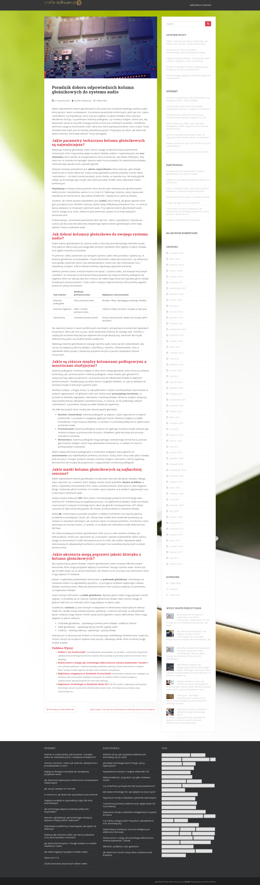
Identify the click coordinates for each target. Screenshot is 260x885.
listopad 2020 (176, 464)
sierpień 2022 (176, 341)
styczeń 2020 (176, 517)
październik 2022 (178, 329)
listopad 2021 (176, 393)
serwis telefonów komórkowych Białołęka (180, 824)
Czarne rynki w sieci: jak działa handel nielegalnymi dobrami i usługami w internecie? (188, 107)
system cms (185, 833)
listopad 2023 (176, 282)
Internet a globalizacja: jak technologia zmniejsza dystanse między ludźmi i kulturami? (68, 819)
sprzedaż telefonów (205, 829)
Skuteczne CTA (51, 857)
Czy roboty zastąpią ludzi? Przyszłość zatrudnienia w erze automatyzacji (128, 822)
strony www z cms (170, 833)
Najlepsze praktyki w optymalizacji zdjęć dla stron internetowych (68, 802)
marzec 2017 (176, 552)
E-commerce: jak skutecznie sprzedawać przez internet (71, 794)
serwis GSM (209, 816)
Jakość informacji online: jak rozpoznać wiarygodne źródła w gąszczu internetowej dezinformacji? (187, 126)
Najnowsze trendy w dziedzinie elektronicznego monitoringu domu (192, 712)
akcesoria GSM (198, 755)
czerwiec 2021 (177, 423)
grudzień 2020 (177, 458)
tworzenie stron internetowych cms (177, 846)
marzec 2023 (176, 300)
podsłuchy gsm (194, 781)
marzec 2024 (176, 270)
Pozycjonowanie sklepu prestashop (198, 785)
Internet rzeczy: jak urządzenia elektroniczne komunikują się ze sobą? (124, 756)
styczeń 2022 (176, 382)
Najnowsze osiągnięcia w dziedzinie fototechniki (84, 673)
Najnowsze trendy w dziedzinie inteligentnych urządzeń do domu (130, 813)
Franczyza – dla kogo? (187, 695)
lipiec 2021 (175, 417)
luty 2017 (174, 558)
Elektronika (102, 100)
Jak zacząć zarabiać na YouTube (59, 788)
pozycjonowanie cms (172, 785)
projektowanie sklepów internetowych (179, 807)
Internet (174, 589)
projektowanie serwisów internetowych (179, 803)
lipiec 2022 (175, 346)
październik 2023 (178, 288)
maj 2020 (174, 499)
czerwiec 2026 (177, 253)
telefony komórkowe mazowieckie (177, 838)
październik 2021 (178, 399)
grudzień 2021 (177, 387)
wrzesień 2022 (177, 335)
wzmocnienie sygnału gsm (174, 855)
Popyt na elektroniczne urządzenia (183, 220)
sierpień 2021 (176, 411)
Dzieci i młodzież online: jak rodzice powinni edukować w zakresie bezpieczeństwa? (187, 189)
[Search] (208, 23)
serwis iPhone (181, 820)
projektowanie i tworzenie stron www (178, 798)
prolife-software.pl (82, 100)
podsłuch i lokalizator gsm (174, 781)
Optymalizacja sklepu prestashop (177, 777)
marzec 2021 (176, 440)
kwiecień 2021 (177, 434)
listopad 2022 (176, 323)
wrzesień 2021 (177, 405)
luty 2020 (174, 511)
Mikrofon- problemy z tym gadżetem (121, 846)
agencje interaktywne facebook (176, 755)
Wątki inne (175, 595)
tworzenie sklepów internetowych (195, 842)
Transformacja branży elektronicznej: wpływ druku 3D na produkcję (129, 805)
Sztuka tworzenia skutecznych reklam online (65, 863)
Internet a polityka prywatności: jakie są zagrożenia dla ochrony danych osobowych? (187, 136)
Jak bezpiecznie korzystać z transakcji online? (188, 196)
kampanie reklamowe (172, 763)
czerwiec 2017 (177, 546)
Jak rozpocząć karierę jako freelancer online (187, 151)
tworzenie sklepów (171, 842)
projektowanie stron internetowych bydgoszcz (182, 816)
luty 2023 (174, 305)
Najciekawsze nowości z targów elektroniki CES (126, 771)
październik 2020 (178, 470)
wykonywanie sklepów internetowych (178, 851)
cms (213, 759)
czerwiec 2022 (177, 352)
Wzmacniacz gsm (204, 851)
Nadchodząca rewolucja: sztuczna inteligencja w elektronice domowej (126, 830)
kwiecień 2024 (177, 264)
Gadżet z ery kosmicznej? (71, 652)
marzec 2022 (176, 370)
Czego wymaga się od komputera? (183, 202)
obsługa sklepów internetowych (176, 772)
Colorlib (186, 881)
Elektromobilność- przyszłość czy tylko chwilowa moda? (126, 779)
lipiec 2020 (175, 487)
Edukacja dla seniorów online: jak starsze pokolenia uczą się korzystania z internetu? (69, 836)
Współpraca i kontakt (200, 5)
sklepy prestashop (170, 829)
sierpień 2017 (176, 534)
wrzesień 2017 (177, 528)
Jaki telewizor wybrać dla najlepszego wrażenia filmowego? (193, 666)
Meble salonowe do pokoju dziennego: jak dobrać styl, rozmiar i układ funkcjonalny (186, 42)
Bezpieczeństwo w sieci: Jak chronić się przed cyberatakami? (188, 144)
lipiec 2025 (175, 258)
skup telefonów (187, 829)
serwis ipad (167, 820)
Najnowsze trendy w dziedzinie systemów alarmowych (129, 797)
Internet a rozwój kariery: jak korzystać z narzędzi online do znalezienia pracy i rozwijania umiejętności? (70, 756)
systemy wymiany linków (203, 833)
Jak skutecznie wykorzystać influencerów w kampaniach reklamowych (71, 781)
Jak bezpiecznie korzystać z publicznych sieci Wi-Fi (190, 616)
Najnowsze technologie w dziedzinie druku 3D (83, 684)
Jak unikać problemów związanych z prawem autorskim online (193, 649)
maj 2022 (174, 358)
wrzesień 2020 (177, 475)
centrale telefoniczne (171, 759)
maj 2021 (174, 429)
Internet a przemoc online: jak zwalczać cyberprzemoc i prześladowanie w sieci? (71, 764)
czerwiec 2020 (177, 493)
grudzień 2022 (177, 317)
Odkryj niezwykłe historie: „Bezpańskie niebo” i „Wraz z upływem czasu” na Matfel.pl (188, 59)
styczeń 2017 (176, 563)
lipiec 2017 (175, 540)
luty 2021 (174, 446)
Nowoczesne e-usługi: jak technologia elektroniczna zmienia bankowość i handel (102, 662)
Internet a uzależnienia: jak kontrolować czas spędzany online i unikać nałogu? (188, 99)
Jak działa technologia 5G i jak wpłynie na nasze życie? (191, 632)
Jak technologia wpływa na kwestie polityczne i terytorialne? (188, 77)
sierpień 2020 (176, 481)
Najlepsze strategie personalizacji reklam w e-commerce (188, 181)
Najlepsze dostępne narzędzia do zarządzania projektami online (66, 773)
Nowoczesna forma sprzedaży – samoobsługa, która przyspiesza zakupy (185, 51)
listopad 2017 (176, 522)
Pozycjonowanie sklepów (173, 790)
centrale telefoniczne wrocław (195, 759)
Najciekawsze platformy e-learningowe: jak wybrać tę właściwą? (70, 827)
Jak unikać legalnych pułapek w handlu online (66, 851)
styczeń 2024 (176, 276)
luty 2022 (174, 376)
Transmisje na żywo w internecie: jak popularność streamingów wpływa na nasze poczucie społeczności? (187, 211)
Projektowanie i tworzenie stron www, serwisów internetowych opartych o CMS (186, 116)
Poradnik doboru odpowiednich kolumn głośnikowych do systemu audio (185, 172)
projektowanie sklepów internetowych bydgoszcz (184, 811)
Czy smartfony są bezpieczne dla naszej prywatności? (129, 786)
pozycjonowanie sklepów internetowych (180, 794)
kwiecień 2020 (177, 505)
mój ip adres (189, 763)
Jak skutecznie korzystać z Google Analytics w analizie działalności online (70, 844)
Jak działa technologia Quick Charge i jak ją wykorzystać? (124, 764)
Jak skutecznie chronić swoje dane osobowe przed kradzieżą (127, 853)
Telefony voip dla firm (203, 838)
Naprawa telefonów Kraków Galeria (178, 768)
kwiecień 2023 (177, 294)
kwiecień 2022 (177, 364)
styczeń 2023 (176, 311)
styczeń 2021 (176, 452)
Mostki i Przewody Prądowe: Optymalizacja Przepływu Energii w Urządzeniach (187, 68)
